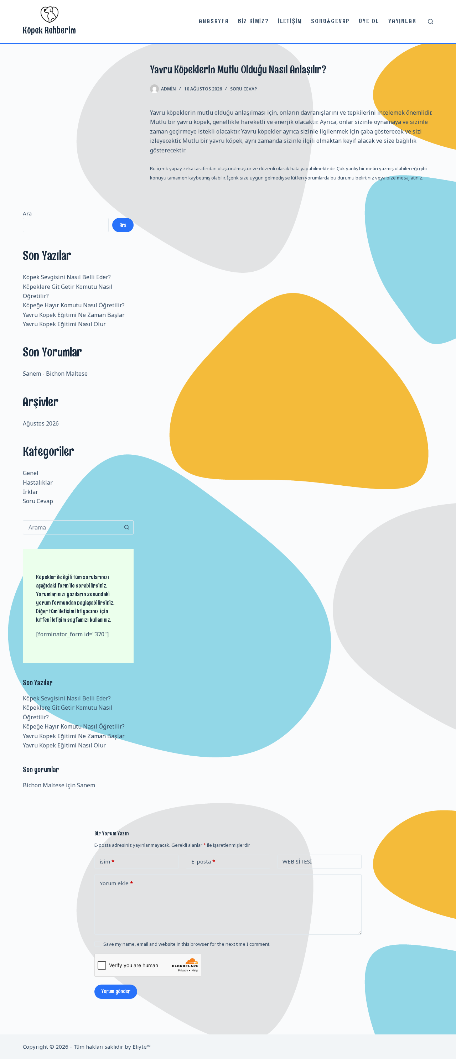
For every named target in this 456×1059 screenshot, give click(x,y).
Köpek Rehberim (49, 30)
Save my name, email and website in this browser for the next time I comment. (186, 944)
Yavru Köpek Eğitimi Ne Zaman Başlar (74, 315)
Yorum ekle (116, 883)
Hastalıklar (38, 482)
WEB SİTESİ (297, 861)
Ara (27, 213)
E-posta (203, 861)
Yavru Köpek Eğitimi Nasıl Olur (64, 324)
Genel (30, 473)
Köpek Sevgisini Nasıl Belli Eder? (67, 277)
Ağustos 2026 (41, 423)
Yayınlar (402, 21)
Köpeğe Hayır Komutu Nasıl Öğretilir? (74, 305)
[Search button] (126, 527)
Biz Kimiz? (253, 21)
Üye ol (369, 21)
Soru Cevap (243, 89)
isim (107, 861)
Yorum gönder (116, 991)
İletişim (290, 21)
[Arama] (430, 21)
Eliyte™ (142, 1046)
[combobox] (71, 527)
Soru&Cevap (330, 21)
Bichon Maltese (67, 373)
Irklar (30, 492)
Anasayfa (214, 21)
